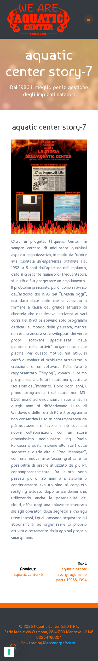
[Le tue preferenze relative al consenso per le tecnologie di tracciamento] (9, 652)
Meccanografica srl (60, 642)
